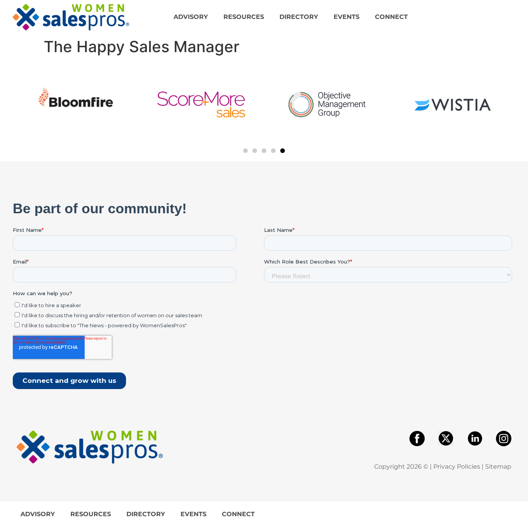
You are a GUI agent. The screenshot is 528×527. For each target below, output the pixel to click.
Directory (298, 16)
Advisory (191, 16)
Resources (243, 16)
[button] (245, 150)
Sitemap (498, 466)
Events (346, 16)
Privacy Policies (456, 466)
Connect (391, 16)
